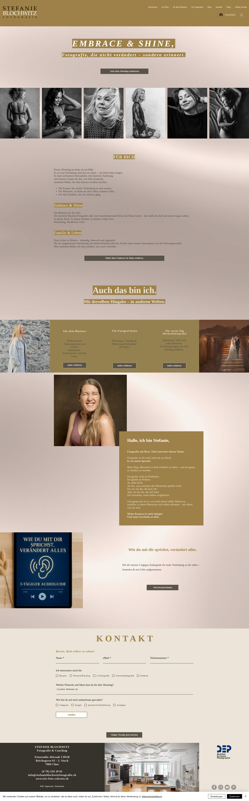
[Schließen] (245, 796)
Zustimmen (234, 796)
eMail (106, 658)
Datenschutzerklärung (152, 796)
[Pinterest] (233, 787)
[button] (242, 14)
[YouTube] (227, 787)
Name (59, 658)
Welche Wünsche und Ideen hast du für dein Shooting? (85, 685)
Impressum (49, 786)
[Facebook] (214, 787)
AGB (42, 786)
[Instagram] (220, 787)
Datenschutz (59, 786)
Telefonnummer (158, 658)
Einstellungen (217, 796)
